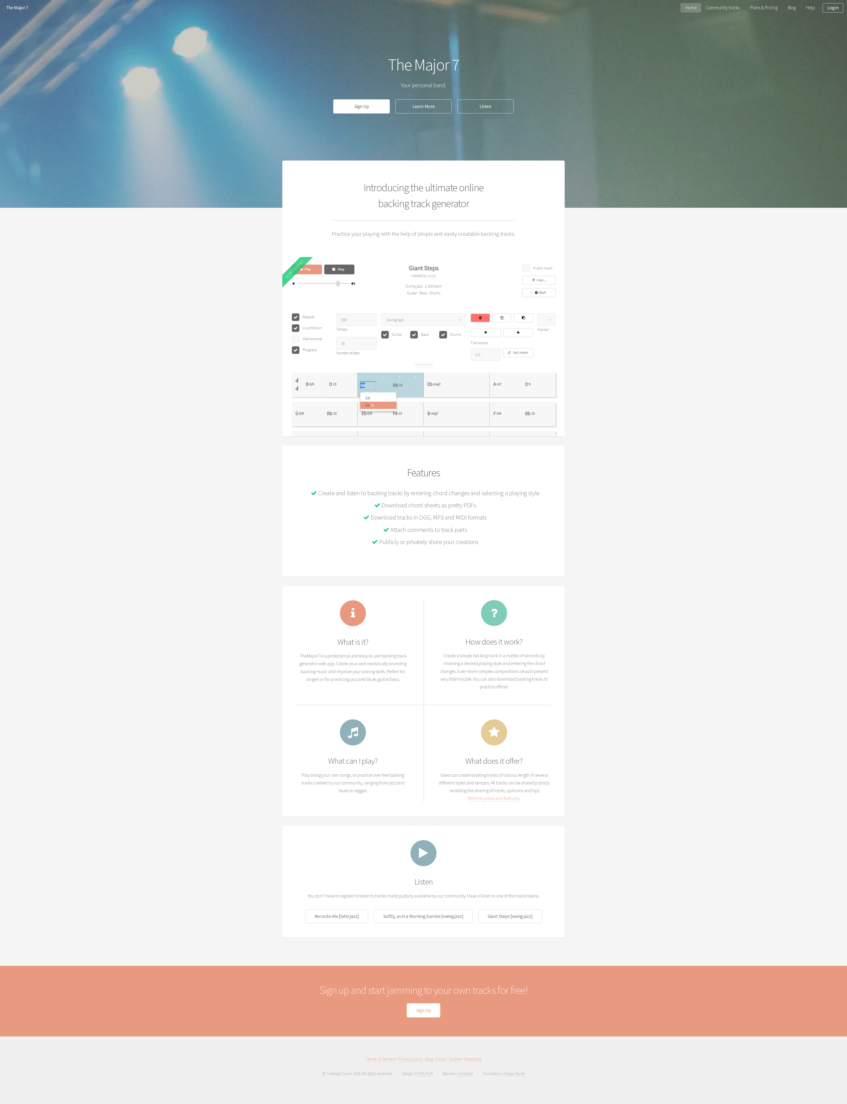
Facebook (473, 1059)
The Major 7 (17, 8)
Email (441, 1059)
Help (810, 8)
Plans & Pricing (763, 8)
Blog (792, 8)
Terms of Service (380, 1059)
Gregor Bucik (514, 1073)
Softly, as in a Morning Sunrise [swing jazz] (423, 916)
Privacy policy (410, 1059)
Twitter (454, 1059)
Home (691, 8)
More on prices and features (493, 798)
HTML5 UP (424, 1073)
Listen (485, 106)
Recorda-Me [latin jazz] (337, 916)
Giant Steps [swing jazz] (510, 916)
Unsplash (465, 1073)
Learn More (423, 106)
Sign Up (361, 106)
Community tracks (723, 8)
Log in (833, 8)
